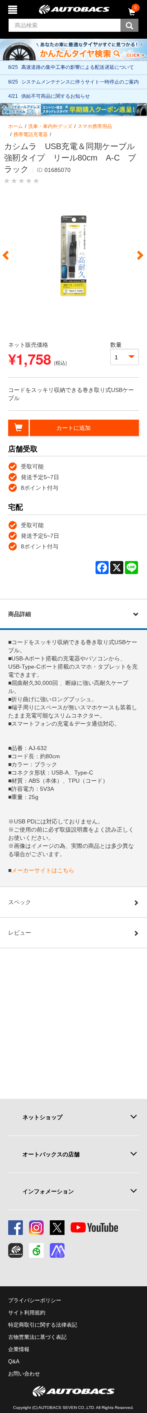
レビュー (19, 932)
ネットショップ (42, 1117)
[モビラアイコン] (57, 1250)
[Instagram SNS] (36, 1227)
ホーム (15, 126)
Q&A (14, 1361)
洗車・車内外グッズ (50, 126)
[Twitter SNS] (57, 1227)
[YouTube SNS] (94, 1227)
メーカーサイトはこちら (42, 870)
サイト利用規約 (26, 1313)
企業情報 (18, 1349)
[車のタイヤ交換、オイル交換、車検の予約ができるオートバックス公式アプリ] (15, 1250)
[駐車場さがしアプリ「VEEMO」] (36, 1250)
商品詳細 (19, 614)
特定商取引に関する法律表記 (42, 1325)
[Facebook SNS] (15, 1227)
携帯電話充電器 (30, 134)
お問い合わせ (24, 1374)
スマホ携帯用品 (95, 126)
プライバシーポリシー (34, 1300)
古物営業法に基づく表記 (37, 1337)
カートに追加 (73, 428)
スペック (19, 902)
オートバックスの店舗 (51, 1154)
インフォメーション (48, 1191)
